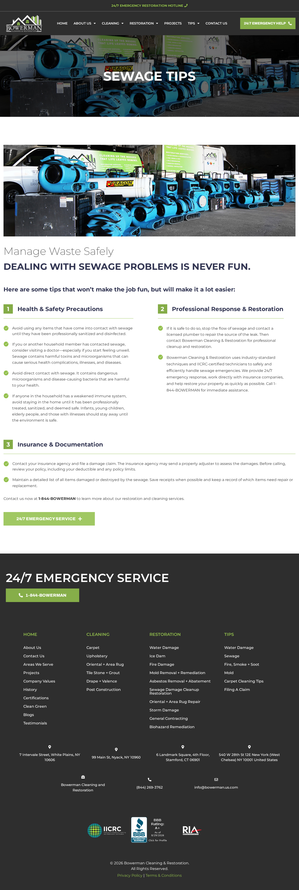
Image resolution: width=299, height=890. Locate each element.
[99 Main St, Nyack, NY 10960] (116, 749)
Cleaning (110, 23)
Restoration (142, 23)
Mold (229, 673)
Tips (191, 23)
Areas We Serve (38, 664)
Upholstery (96, 656)
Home (62, 23)
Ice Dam (157, 656)
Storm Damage (164, 710)
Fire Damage (162, 664)
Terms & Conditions (164, 875)
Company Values (39, 681)
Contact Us (216, 23)
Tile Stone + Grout (103, 673)
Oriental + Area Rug (105, 664)
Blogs (28, 715)
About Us (82, 23)
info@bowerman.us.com (216, 787)
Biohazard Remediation (172, 727)
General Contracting (169, 718)
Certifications (36, 698)
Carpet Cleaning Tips (243, 681)
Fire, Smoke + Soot (241, 664)
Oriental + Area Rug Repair (175, 702)
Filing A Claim (237, 689)
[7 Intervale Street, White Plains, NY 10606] (49, 747)
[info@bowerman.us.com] (216, 779)
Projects (173, 23)
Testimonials (35, 723)
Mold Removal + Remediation (177, 673)
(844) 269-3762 (149, 787)
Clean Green (35, 706)
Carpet (93, 647)
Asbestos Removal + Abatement (180, 681)
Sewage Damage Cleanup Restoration (174, 691)
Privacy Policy (129, 875)
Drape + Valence (101, 681)
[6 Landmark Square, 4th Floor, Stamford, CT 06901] (183, 747)
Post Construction (103, 689)
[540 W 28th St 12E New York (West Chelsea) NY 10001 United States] (249, 747)
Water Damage (164, 647)
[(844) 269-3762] (149, 779)
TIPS (229, 634)
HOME (30, 634)
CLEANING (98, 634)
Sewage (231, 656)
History (30, 689)
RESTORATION (165, 634)
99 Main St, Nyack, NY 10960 (116, 757)
